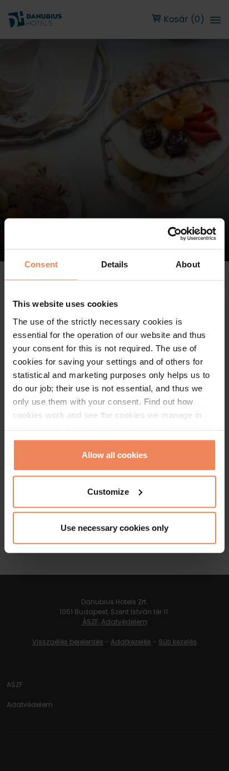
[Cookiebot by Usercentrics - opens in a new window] (167, 233)
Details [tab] (114, 264)
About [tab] (188, 264)
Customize (108, 491)
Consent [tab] (41, 264)
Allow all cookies (114, 455)
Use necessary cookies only (114, 528)
